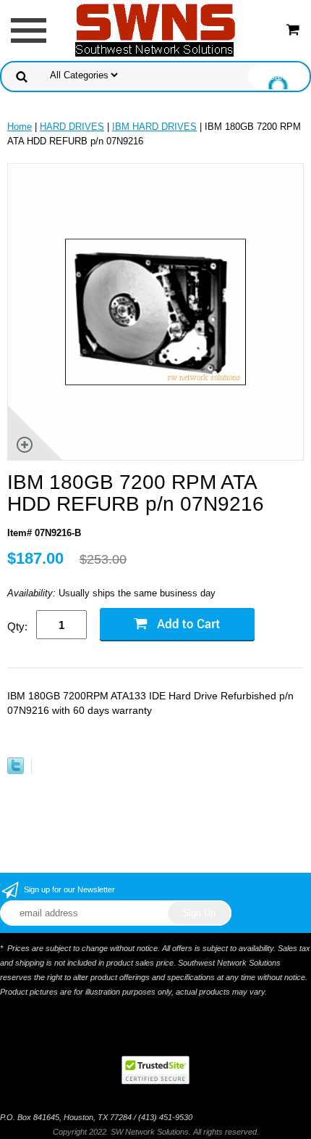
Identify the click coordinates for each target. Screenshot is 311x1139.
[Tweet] (15, 770)
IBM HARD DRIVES (154, 126)
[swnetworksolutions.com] (155, 29)
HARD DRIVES (72, 126)
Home (19, 126)
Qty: (17, 626)
